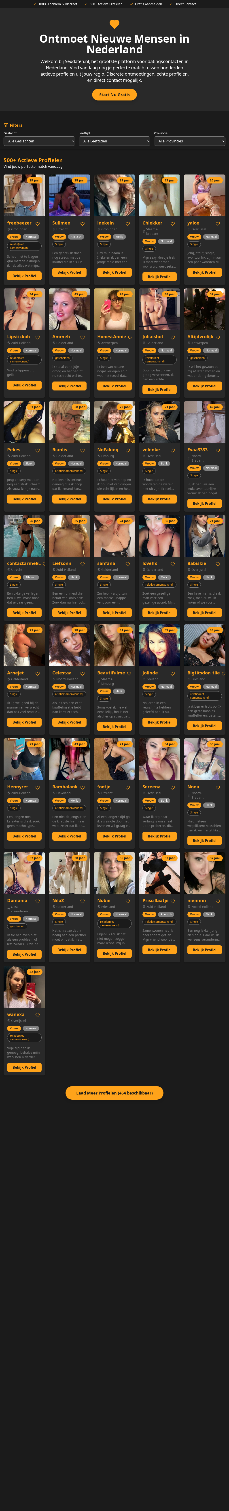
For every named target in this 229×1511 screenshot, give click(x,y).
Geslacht (10, 133)
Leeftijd (84, 133)
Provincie (161, 133)
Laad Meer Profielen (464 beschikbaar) (114, 1093)
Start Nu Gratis (114, 94)
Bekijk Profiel (24, 275)
